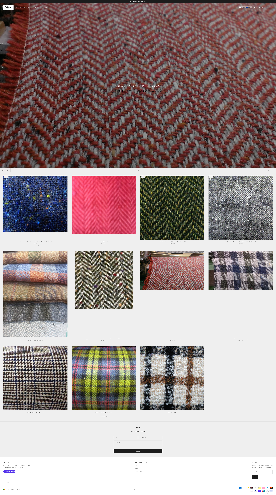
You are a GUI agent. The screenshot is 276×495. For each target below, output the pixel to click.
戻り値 (136, 468)
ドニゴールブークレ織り (172, 412)
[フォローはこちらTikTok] (11, 482)
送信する (138, 451)
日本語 (18, 489)
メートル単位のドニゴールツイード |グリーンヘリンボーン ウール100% (172, 241)
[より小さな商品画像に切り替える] (5, 170)
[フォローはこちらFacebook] (4, 482)
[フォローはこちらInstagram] (8, 482)
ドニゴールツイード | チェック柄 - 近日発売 (240, 338)
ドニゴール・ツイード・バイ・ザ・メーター (35, 412)
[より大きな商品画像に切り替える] (2, 170)
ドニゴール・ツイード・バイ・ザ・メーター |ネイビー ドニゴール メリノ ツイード (35, 241)
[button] (245, 7)
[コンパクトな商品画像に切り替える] (7, 170)
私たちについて (46, 7)
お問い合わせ (138, 471)
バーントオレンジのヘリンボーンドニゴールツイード (172, 338)
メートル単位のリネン (104, 241)
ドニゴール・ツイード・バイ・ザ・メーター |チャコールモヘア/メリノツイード (240, 241)
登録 (255, 477)
